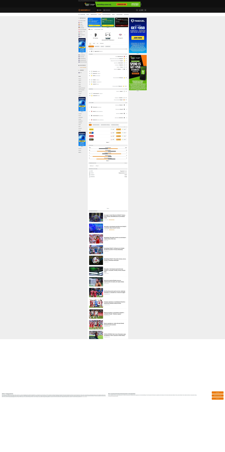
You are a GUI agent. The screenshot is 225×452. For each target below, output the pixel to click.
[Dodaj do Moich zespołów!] (91, 35)
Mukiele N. (121, 65)
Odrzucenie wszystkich (217, 395)
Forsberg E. (117, 65)
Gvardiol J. (121, 97)
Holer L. (99, 71)
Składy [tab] (102, 46)
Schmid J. (94, 79)
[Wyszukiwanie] (137, 10)
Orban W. (115, 69)
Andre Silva (116, 62)
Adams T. (121, 91)
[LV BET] (91, 139)
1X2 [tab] (90, 124)
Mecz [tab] (90, 43)
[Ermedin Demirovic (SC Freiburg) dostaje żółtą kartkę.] (92, 95)
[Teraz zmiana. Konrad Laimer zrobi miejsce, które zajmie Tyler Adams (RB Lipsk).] (124, 91)
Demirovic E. (95, 73)
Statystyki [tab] (97, 46)
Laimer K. (117, 91)
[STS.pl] (91, 133)
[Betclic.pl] (91, 136)
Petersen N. (95, 71)
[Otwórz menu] (145, 10)
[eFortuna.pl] (91, 129)
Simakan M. (117, 97)
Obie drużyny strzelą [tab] (105, 124)
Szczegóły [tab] (91, 46)
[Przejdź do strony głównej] (85, 10)
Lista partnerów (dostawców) (113, 396)
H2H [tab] (97, 43)
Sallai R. (101, 51)
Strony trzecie (84, 396)
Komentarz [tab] (108, 46)
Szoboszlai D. (120, 62)
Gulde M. (101, 93)
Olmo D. (121, 67)
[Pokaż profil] (95, 34)
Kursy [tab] (94, 43)
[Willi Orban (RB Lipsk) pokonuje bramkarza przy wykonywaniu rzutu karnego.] (124, 109)
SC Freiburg (95, 38)
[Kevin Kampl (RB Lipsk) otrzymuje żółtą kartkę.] (124, 61)
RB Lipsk (120, 38)
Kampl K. (118, 67)
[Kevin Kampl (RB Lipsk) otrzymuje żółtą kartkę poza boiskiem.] (124, 100)
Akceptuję (217, 392)
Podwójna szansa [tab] (114, 124)
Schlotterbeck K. (96, 93)
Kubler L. (98, 79)
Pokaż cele (217, 398)
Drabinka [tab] (102, 43)
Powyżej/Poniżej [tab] (96, 124)
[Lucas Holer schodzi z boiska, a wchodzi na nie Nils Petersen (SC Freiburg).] (91, 71)
